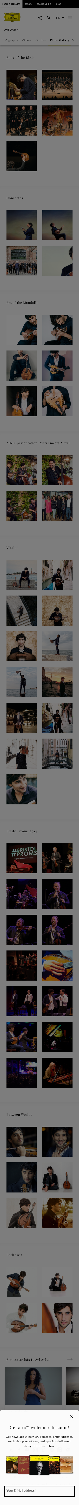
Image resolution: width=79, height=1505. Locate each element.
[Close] (72, 1417)
